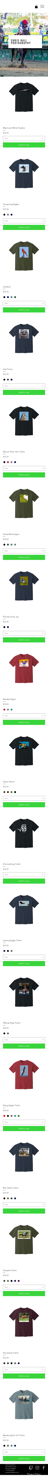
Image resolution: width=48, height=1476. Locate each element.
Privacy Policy (33, 1474)
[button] (36, 6)
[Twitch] (31, 1467)
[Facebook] (43, 1467)
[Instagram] (37, 1467)
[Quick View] (24, 101)
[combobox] (24, 138)
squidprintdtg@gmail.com (12, 1472)
